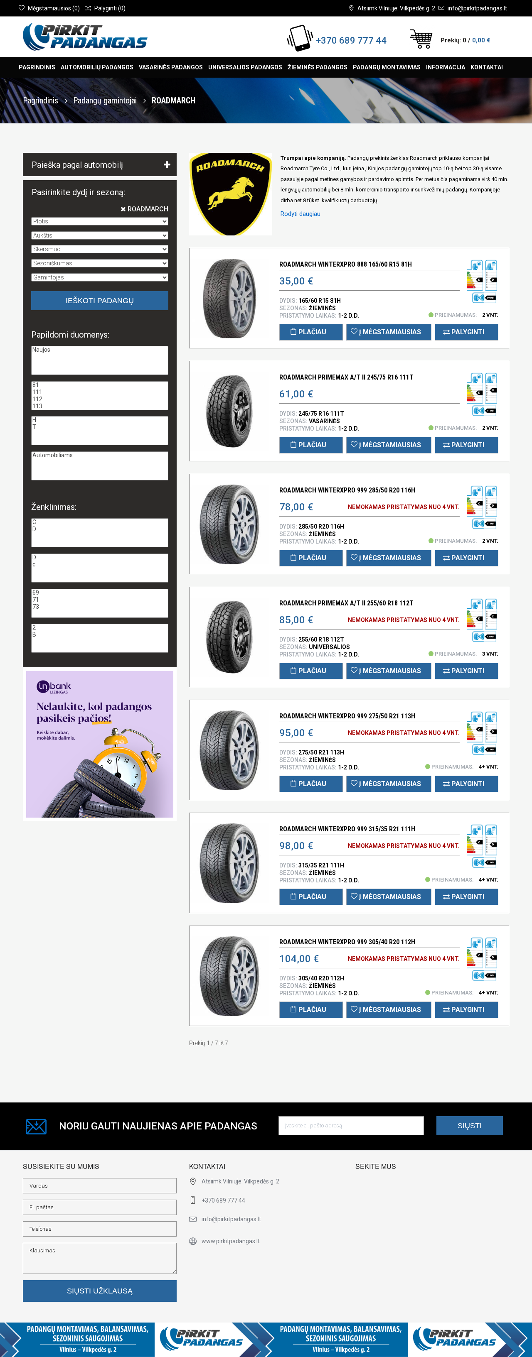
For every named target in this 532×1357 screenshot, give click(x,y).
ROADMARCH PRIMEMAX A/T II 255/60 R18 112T (346, 603)
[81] (100, 385)
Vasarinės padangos (171, 67)
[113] (100, 406)
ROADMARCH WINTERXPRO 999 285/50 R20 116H (347, 490)
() (54, 8)
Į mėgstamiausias (389, 332)
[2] (100, 627)
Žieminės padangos (317, 67)
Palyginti (467, 332)
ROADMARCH (147, 209)
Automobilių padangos (97, 67)
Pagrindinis (37, 67)
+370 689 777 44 (351, 40)
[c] (100, 564)
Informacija (445, 67)
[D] (100, 529)
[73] (100, 606)
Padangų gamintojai (106, 100)
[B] (100, 634)
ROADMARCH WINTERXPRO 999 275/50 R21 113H (347, 716)
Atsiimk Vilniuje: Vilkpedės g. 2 (396, 8)
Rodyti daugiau (300, 214)
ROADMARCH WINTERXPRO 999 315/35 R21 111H (347, 829)
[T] (100, 427)
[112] (100, 399)
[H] (100, 420)
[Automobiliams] (100, 455)
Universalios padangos (245, 67)
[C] (100, 522)
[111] (100, 392)
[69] (100, 592)
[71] (100, 599)
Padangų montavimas (387, 67)
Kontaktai (486, 67)
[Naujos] (100, 349)
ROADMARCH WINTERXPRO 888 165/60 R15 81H (345, 264)
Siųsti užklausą (100, 1291)
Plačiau (311, 332)
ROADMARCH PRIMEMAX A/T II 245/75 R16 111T (346, 377)
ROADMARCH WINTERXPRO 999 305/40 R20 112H (347, 942)
